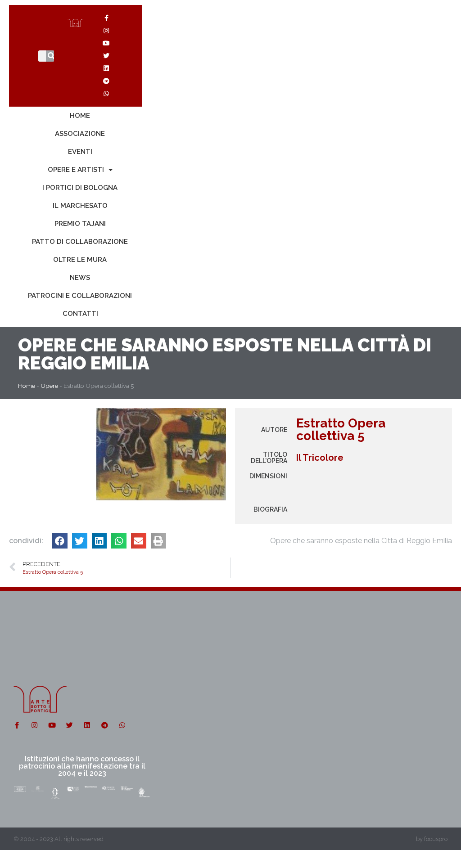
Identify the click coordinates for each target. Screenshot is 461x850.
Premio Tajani (80, 224)
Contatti (80, 314)
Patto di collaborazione (80, 242)
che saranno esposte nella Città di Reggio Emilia (224, 353)
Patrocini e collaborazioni (80, 296)
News (80, 278)
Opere (47, 344)
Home (80, 116)
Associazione (80, 134)
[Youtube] (106, 43)
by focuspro (431, 839)
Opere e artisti (76, 170)
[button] (60, 541)
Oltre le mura (80, 260)
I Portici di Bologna (80, 188)
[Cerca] (51, 56)
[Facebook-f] (106, 18)
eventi (80, 152)
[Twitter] (106, 55)
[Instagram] (106, 30)
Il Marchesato (80, 206)
